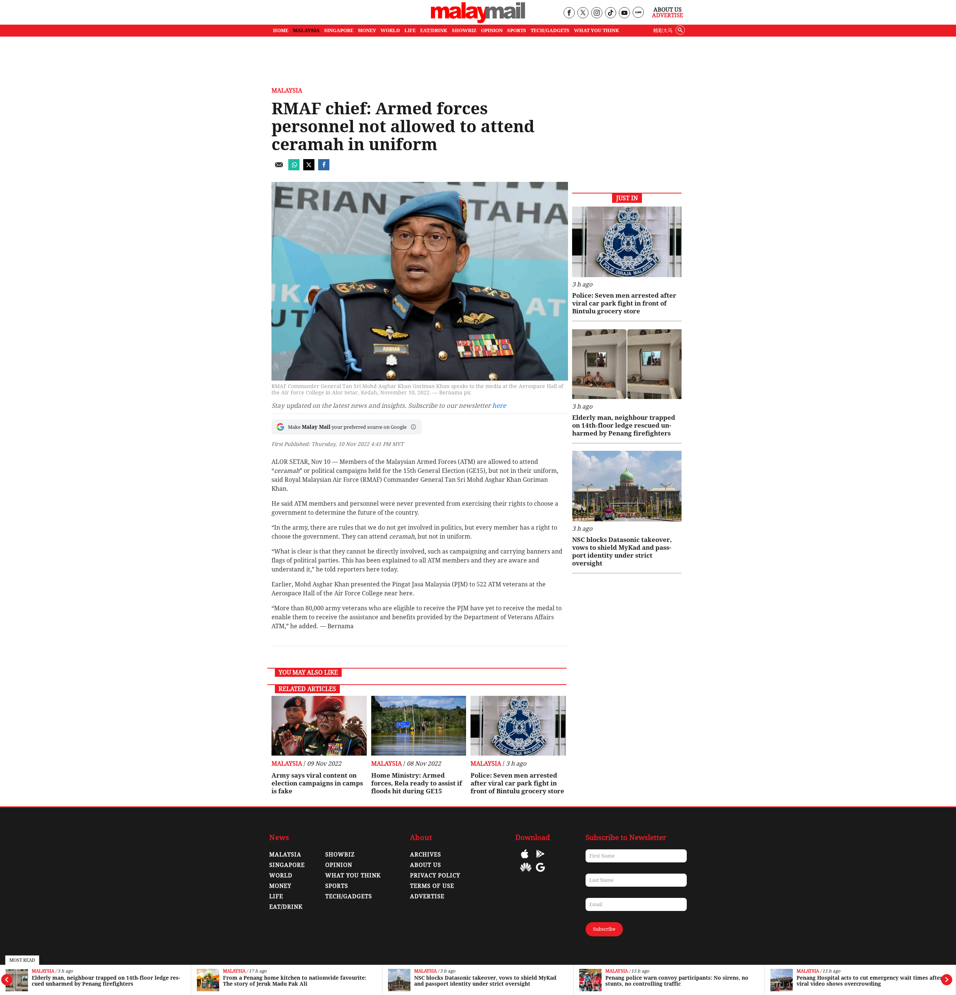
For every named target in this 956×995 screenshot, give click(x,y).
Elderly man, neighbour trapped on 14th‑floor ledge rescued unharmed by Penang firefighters (106, 981)
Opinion (338, 865)
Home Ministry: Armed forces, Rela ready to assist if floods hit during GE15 (416, 783)
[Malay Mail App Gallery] (525, 872)
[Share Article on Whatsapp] (293, 168)
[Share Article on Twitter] (308, 168)
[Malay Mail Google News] (540, 872)
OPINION (492, 30)
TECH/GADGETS (550, 30)
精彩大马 (663, 30)
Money (280, 886)
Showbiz (340, 854)
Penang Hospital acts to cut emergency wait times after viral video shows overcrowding (870, 981)
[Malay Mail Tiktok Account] (610, 13)
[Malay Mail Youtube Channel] (624, 13)
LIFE (410, 30)
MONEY (367, 30)
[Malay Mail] (478, 21)
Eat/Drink (286, 906)
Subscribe (604, 929)
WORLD (390, 30)
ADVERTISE (427, 896)
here (499, 405)
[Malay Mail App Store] (524, 859)
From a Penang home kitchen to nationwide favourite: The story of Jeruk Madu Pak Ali (294, 981)
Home (280, 30)
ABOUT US (425, 865)
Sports (336, 886)
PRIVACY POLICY (435, 875)
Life (276, 896)
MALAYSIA (306, 30)
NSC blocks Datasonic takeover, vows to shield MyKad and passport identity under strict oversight (485, 981)
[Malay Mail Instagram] (596, 13)
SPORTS (516, 30)
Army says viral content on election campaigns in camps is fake (317, 783)
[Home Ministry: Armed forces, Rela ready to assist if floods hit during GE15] (418, 726)
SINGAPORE (338, 30)
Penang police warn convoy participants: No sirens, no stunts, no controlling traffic (676, 981)
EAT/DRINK (433, 30)
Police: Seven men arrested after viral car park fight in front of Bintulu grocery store (517, 783)
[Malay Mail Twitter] (583, 13)
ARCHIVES (425, 854)
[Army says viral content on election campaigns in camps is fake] (319, 726)
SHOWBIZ (464, 30)
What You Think (596, 30)
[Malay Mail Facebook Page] (569, 13)
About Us (668, 9)
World (280, 875)
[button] (413, 427)
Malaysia (43, 971)
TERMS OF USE (432, 886)
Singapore (287, 865)
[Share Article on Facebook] (323, 168)
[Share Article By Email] (279, 168)
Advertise (667, 15)
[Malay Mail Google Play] (540, 859)
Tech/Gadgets (348, 896)
